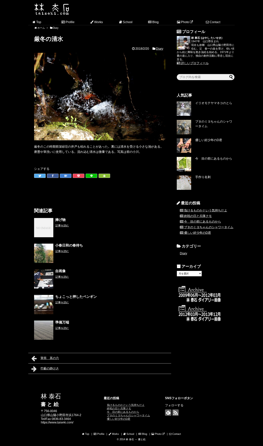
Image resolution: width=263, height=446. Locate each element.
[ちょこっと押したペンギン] (43, 304)
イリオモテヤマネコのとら (213, 103)
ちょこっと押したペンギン (76, 297)
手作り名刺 (203, 177)
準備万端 (62, 322)
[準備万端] (43, 330)
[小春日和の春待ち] (43, 253)
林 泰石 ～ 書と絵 (136, 439)
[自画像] (43, 279)
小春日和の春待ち (70, 245)
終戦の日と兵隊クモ (198, 216)
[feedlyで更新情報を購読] (168, 412)
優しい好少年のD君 (208, 140)
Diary (159, 48)
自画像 (60, 271)
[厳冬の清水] (65, 176)
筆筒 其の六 (49, 358)
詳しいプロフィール (194, 63)
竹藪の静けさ (49, 368)
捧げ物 (60, 220)
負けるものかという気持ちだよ (205, 210)
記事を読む (62, 225)
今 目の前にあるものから (213, 158)
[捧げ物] (43, 227)
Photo (185, 22)
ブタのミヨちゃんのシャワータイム (208, 227)
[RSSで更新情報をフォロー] (175, 412)
